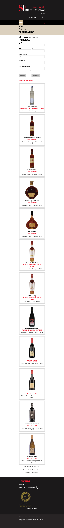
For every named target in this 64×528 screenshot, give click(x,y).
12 (37, 469)
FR (41, 13)
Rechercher (21, 60)
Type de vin (35, 48)
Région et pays (23, 54)
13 (39, 469)
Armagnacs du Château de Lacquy (32, 265)
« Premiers (27, 466)
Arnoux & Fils (32, 361)
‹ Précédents (35, 466)
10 (32, 469)
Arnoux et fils (32, 393)
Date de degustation (24, 66)
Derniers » (35, 472)
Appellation (22, 43)
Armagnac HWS (32, 139)
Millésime (21, 48)
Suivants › (28, 472)
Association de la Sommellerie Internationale (25, 499)
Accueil (21, 26)
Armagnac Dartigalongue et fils (32, 108)
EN (44, 13)
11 (35, 469)
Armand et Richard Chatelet (32, 330)
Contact (21, 484)
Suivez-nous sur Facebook (27, 488)
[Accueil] (32, 8)
